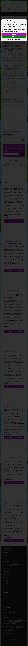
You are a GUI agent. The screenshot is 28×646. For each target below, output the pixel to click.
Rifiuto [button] (14, 36)
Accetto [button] (14, 34)
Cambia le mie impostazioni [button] (14, 39)
